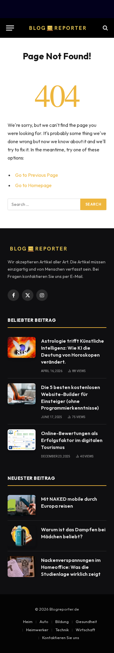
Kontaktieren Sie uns (60, 637)
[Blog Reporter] (57, 28)
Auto (44, 621)
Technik (62, 629)
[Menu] (10, 28)
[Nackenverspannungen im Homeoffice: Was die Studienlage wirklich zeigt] (22, 566)
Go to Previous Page (36, 175)
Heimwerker (37, 629)
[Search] (105, 28)
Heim (28, 621)
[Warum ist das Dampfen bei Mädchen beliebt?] (22, 536)
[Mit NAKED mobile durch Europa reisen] (22, 505)
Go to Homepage (33, 185)
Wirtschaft (85, 629)
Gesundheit (86, 621)
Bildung (62, 621)
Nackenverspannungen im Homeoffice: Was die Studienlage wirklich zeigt (71, 567)
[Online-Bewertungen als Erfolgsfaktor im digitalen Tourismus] (22, 439)
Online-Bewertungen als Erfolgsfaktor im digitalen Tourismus (71, 440)
